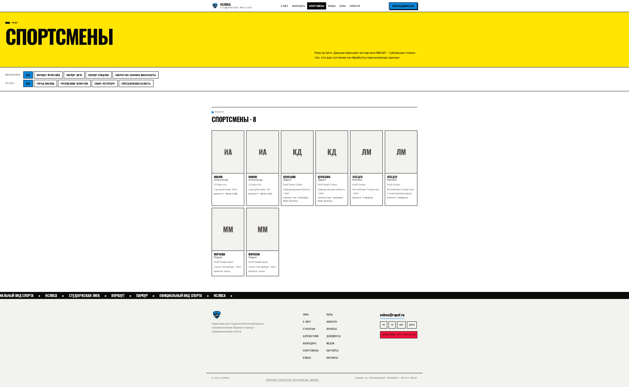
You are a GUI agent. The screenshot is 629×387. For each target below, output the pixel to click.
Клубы (332, 6)
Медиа (330, 343)
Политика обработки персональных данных (292, 380)
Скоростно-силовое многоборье (135, 75)
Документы (333, 336)
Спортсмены (316, 6)
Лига (305, 314)
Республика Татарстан (74, 83)
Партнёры (332, 350)
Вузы (343, 6)
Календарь (298, 6)
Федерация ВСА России (397, 334)
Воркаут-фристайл (48, 75)
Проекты (331, 329)
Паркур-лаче (74, 75)
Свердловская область (136, 83)
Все (28, 75)
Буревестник (310, 336)
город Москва (45, 83)
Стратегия (309, 329)
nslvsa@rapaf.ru (392, 314)
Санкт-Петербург (105, 83)
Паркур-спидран (98, 75)
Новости (355, 6)
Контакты (332, 357)
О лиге (284, 6)
